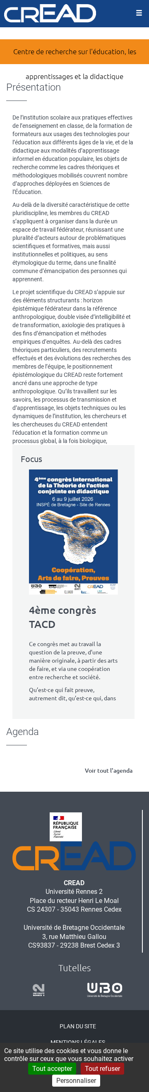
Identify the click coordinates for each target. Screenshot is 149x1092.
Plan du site (78, 1026)
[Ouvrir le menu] (139, 13)
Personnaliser (76, 1081)
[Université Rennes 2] (35, 990)
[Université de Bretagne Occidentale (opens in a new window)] (102, 990)
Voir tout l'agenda (108, 770)
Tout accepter (52, 1069)
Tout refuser (102, 1069)
